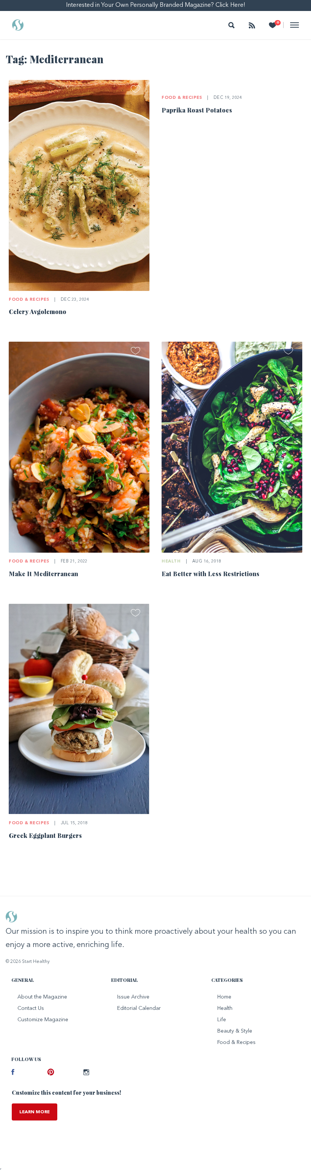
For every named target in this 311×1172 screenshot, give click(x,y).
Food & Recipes (29, 300)
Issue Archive (133, 997)
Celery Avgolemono (37, 312)
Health (171, 561)
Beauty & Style (234, 1031)
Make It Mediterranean (43, 574)
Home (224, 997)
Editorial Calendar (139, 1008)
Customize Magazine (42, 1019)
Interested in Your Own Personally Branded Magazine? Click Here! (155, 5)
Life (221, 1019)
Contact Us (30, 1008)
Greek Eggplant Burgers (45, 835)
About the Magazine (42, 997)
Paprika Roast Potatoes (197, 110)
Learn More (34, 1112)
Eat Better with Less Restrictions (210, 574)
